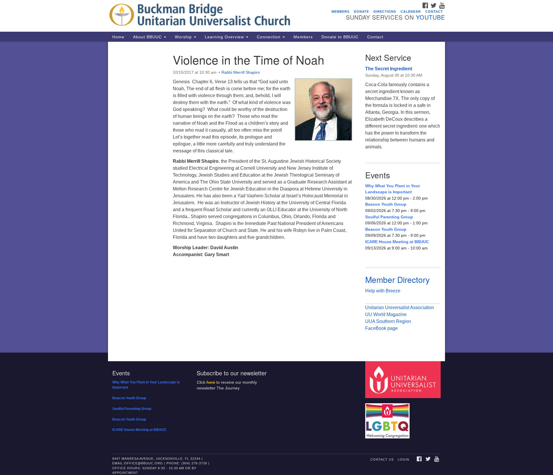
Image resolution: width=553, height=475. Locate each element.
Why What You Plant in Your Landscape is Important (392, 188)
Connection (269, 37)
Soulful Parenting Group (389, 217)
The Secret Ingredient (388, 68)
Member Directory (397, 279)
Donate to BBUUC (340, 37)
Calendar (411, 11)
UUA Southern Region (388, 321)
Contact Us (382, 459)
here (211, 382)
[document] (276, 197)
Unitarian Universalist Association (399, 307)
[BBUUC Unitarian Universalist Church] (206, 16)
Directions (385, 11)
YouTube (430, 17)
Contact (434, 11)
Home (118, 37)
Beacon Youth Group (385, 204)
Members (340, 11)
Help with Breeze (382, 290)
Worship (184, 37)
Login (403, 459)
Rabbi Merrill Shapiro (240, 72)
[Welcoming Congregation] (388, 418)
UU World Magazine (386, 314)
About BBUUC (148, 37)
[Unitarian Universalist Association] (403, 379)
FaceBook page (381, 328)
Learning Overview (225, 37)
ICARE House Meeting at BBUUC (397, 241)
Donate (361, 11)
